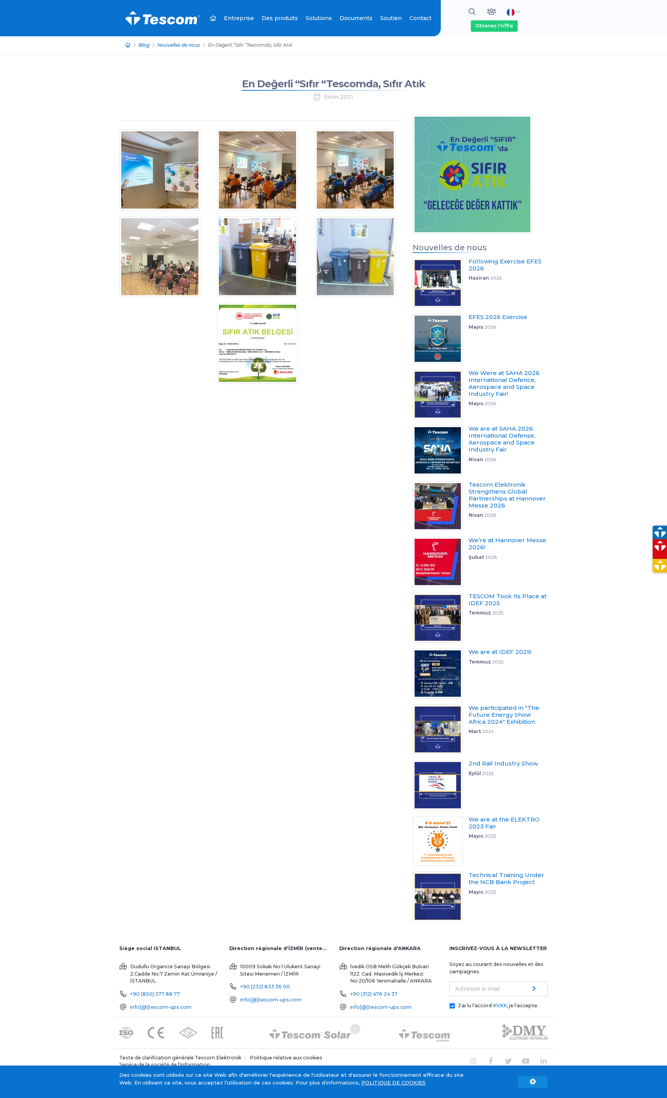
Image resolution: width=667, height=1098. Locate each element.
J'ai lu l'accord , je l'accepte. (498, 1005)
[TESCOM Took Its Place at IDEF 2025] (441, 618)
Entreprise (239, 18)
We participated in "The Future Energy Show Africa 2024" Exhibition (504, 714)
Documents (356, 18)
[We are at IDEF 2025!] (441, 673)
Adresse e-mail (478, 988)
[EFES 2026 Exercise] (441, 339)
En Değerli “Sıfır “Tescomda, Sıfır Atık (333, 84)
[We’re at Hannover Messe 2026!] (441, 562)
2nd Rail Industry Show (503, 763)
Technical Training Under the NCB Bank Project (506, 878)
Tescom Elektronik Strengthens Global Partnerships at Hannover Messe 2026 (507, 495)
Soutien (391, 18)
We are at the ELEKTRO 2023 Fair (504, 823)
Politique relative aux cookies (286, 1058)
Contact (421, 18)
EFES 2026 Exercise (498, 317)
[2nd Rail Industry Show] (441, 785)
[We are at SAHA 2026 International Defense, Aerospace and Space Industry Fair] (441, 450)
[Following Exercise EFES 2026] (441, 283)
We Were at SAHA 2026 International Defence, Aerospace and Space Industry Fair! (504, 383)
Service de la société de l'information (164, 1064)
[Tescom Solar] (315, 1032)
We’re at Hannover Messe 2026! (507, 543)
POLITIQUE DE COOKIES (393, 1082)
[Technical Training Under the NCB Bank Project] (441, 897)
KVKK (500, 1005)
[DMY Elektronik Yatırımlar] (525, 1032)
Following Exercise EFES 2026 (505, 265)
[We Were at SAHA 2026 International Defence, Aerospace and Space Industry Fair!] (441, 395)
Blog (144, 45)
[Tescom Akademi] (425, 1032)
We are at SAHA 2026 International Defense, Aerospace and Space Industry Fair (502, 439)
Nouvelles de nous (178, 45)
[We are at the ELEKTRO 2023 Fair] (441, 841)
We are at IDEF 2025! (500, 651)
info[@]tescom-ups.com (160, 1007)
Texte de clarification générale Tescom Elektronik (180, 1058)
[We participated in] (441, 729)
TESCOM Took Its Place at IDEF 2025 (508, 599)
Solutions (319, 18)
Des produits (280, 18)
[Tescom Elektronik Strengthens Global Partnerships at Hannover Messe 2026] (441, 506)
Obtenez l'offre (494, 26)
